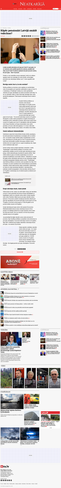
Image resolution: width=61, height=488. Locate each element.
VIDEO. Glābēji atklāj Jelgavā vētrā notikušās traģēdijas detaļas (31, 406)
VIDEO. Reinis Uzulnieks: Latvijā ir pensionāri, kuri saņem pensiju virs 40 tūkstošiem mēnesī (52, 45)
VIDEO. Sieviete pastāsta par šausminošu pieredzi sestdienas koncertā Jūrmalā (21, 179)
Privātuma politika (12, 483)
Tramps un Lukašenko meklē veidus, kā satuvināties (16, 318)
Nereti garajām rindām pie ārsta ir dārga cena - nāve (34, 282)
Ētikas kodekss (28, 483)
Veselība (34, 8)
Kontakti (36, 483)
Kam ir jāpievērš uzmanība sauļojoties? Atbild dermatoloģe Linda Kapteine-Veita (11, 349)
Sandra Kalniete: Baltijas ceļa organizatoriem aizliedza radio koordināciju (21, 300)
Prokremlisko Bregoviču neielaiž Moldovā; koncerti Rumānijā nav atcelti (21, 293)
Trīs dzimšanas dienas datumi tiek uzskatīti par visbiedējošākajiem (21, 183)
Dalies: (15, 248)
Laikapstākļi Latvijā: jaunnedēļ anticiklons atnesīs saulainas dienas (9, 442)
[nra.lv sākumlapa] (14, 3)
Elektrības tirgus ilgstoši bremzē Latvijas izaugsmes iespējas (18, 314)
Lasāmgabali (29, 8)
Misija (8, 483)
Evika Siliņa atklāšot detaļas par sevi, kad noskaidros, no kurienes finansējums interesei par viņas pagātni (19, 297)
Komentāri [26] (20, 252)
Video (3, 366)
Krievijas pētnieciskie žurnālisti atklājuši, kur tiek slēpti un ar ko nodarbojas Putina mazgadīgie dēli (19, 322)
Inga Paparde (3, 36)
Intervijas (15, 8)
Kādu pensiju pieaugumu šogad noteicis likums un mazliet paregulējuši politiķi (5, 283)
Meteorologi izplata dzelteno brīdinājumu (11, 411)
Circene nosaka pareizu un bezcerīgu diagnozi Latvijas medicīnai (26, 340)
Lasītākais (44, 28)
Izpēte (24, 8)
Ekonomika (39, 8)
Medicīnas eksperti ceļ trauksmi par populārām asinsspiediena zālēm (52, 32)
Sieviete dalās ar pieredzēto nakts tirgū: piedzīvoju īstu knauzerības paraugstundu (53, 57)
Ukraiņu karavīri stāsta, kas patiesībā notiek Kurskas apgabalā (18, 307)
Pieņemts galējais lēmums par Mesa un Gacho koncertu (30, 423)
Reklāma (5, 483)
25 (24, 284)
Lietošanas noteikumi (18, 483)
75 (23, 297)
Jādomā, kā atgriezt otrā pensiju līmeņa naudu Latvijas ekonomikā (14, 282)
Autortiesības (24, 483)
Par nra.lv (2, 483)
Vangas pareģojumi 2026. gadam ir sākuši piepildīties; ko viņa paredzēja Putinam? (53, 51)
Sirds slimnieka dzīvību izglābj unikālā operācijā (15, 311)
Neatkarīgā (5, 27)
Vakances (33, 483)
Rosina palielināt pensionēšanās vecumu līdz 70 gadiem (24, 282)
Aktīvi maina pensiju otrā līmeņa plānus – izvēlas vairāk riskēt (18, 303)
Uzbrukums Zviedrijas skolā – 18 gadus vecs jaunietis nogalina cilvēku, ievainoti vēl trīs (29, 442)
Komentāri (20, 8)
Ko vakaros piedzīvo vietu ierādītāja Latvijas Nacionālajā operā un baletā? (21, 325)
